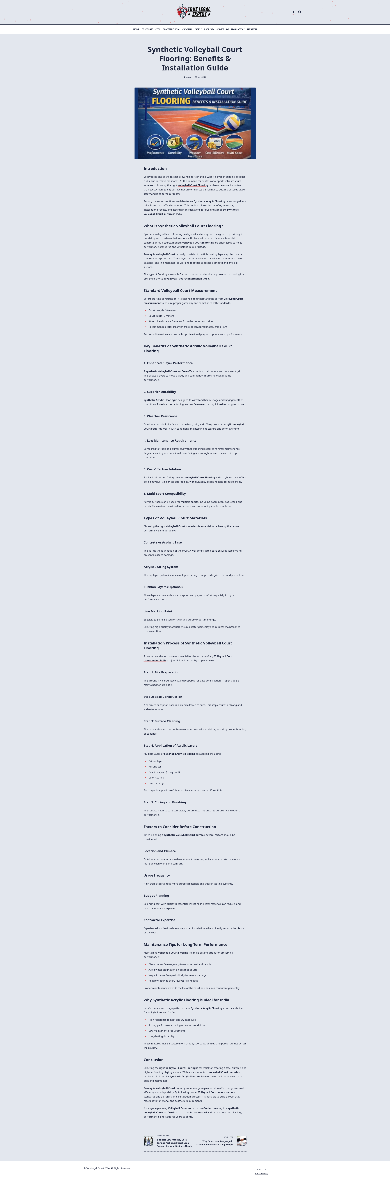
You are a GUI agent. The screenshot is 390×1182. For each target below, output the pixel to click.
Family (198, 29)
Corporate (147, 29)
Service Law (222, 29)
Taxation (252, 29)
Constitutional (171, 29)
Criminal (187, 29)
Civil (157, 29)
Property (209, 29)
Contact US (260, 1169)
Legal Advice (238, 29)
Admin (188, 77)
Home (136, 29)
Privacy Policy (261, 1173)
